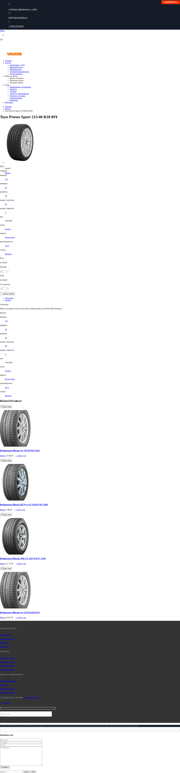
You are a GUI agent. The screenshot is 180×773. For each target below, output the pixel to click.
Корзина (3, 685)
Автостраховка (16, 74)
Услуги (8, 63)
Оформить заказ (7, 689)
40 (6, 188)
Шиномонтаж (15, 69)
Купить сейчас (8, 294)
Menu (2, 31)
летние (8, 229)
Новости (13, 89)
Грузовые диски (7, 670)
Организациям (16, 98)
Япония (8, 254)
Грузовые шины (7, 666)
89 (6, 204)
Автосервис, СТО (17, 65)
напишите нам (32, 697)
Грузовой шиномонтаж (19, 72)
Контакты (9, 102)
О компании (5, 635)
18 (6, 196)
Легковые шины (7, 658)
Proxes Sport (10, 237)
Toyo (7, 246)
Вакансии (14, 100)
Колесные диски (7, 662)
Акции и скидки (7, 639)
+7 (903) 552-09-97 (16, 26)
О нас (7, 85)
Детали (8, 300)
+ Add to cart (21, 456)
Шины (7, 109)
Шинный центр (16, 67)
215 (6, 179)
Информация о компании (20, 87)
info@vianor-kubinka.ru (17, 18)
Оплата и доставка (17, 96)
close (33, 772)
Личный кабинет (7, 693)
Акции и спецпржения (19, 94)
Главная (8, 61)
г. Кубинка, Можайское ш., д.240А (22, 9)
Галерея (13, 91)
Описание (9, 298)
